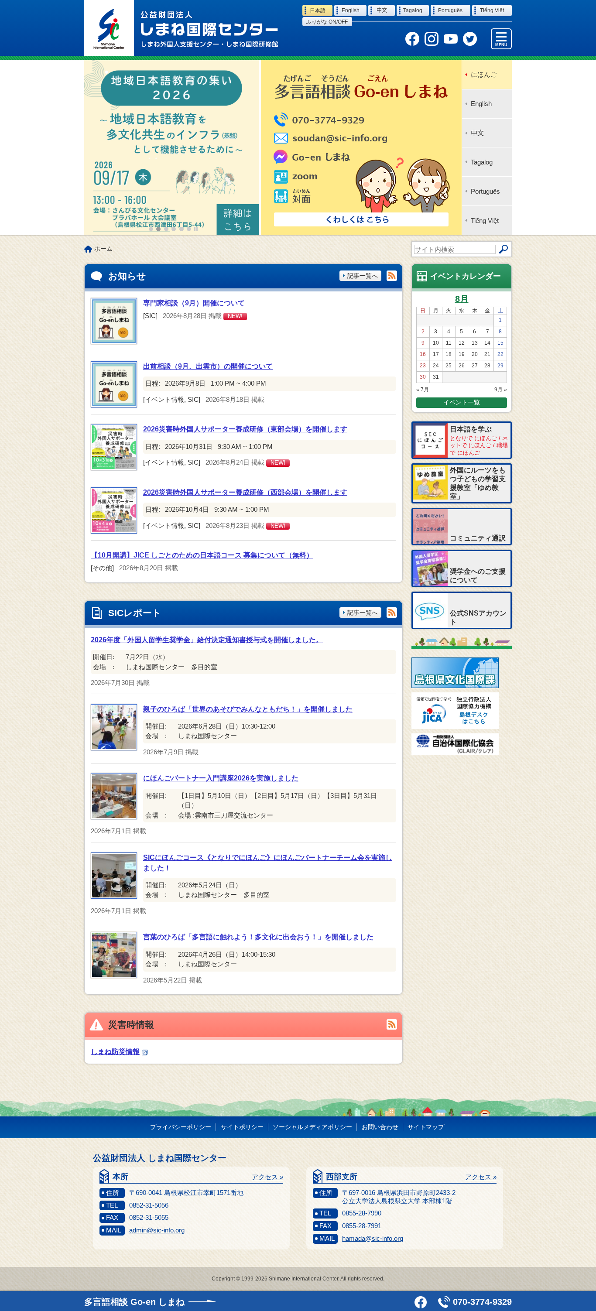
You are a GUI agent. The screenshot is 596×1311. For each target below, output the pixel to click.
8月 (462, 299)
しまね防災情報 (115, 1051)
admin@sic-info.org (157, 1230)
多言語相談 (134, 1302)
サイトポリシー (242, 1126)
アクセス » (267, 1177)
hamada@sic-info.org (372, 1238)
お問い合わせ (380, 1126)
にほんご (484, 74)
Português (485, 191)
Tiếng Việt (485, 220)
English (481, 103)
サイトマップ (426, 1126)
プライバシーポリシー (180, 1126)
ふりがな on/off (327, 22)
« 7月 (422, 390)
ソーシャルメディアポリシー (312, 1126)
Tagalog (482, 162)
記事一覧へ (362, 275)
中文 (477, 133)
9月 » (500, 390)
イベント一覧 (461, 402)
